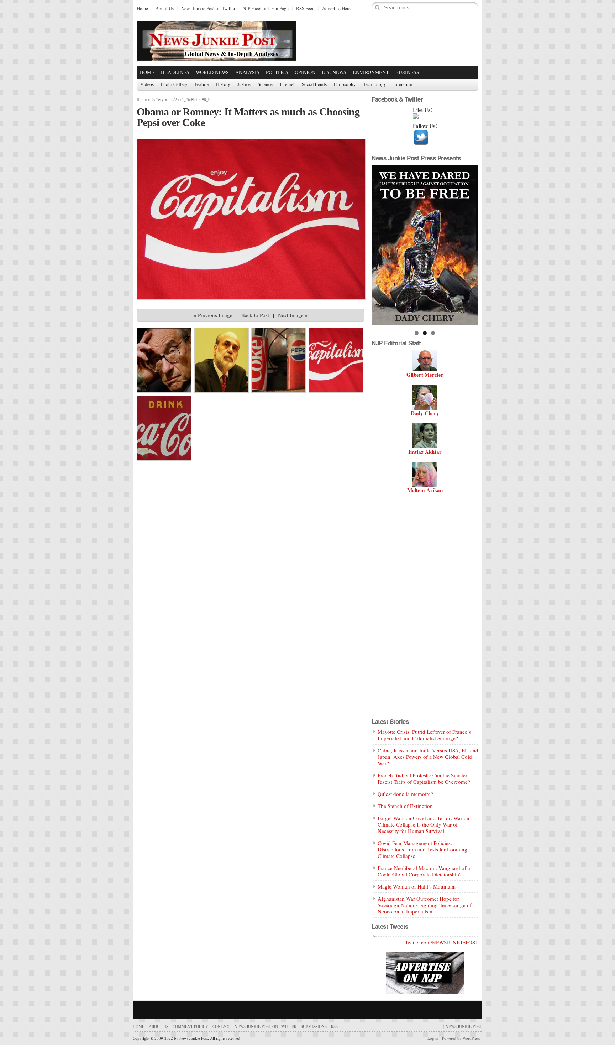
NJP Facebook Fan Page (266, 8)
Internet (287, 84)
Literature (402, 84)
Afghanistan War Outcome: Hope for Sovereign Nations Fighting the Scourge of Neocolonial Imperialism (425, 905)
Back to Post (255, 315)
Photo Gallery (174, 84)
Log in (432, 1038)
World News (212, 72)
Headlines (175, 72)
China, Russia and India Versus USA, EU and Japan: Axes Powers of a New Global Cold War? (428, 757)
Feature (202, 84)
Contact (221, 1026)
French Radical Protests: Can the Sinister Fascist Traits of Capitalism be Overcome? (424, 778)
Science (265, 84)
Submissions (314, 1026)
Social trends (314, 84)
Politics (277, 72)
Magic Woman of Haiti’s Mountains (417, 886)
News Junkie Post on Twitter (208, 8)
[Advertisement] (395, 40)
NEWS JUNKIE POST (462, 1026)
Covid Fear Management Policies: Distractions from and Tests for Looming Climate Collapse (422, 849)
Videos (147, 84)
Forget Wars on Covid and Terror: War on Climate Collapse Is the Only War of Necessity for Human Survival (423, 824)
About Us (165, 8)
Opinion (305, 72)
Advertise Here (336, 8)
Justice (244, 84)
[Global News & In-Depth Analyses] (216, 54)
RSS (334, 1026)
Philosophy (345, 84)
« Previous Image (213, 315)
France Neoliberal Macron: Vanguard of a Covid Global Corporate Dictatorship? (424, 871)
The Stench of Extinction (405, 805)
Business (407, 72)
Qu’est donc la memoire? (405, 793)
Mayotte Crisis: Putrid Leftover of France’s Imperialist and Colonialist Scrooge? (424, 735)
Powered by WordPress (461, 1038)
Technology (374, 84)
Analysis (247, 72)
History (223, 84)
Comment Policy (190, 1026)
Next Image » (293, 315)
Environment (371, 72)
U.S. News (334, 72)
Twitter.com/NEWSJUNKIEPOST (441, 942)
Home (142, 8)
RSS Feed (305, 8)
